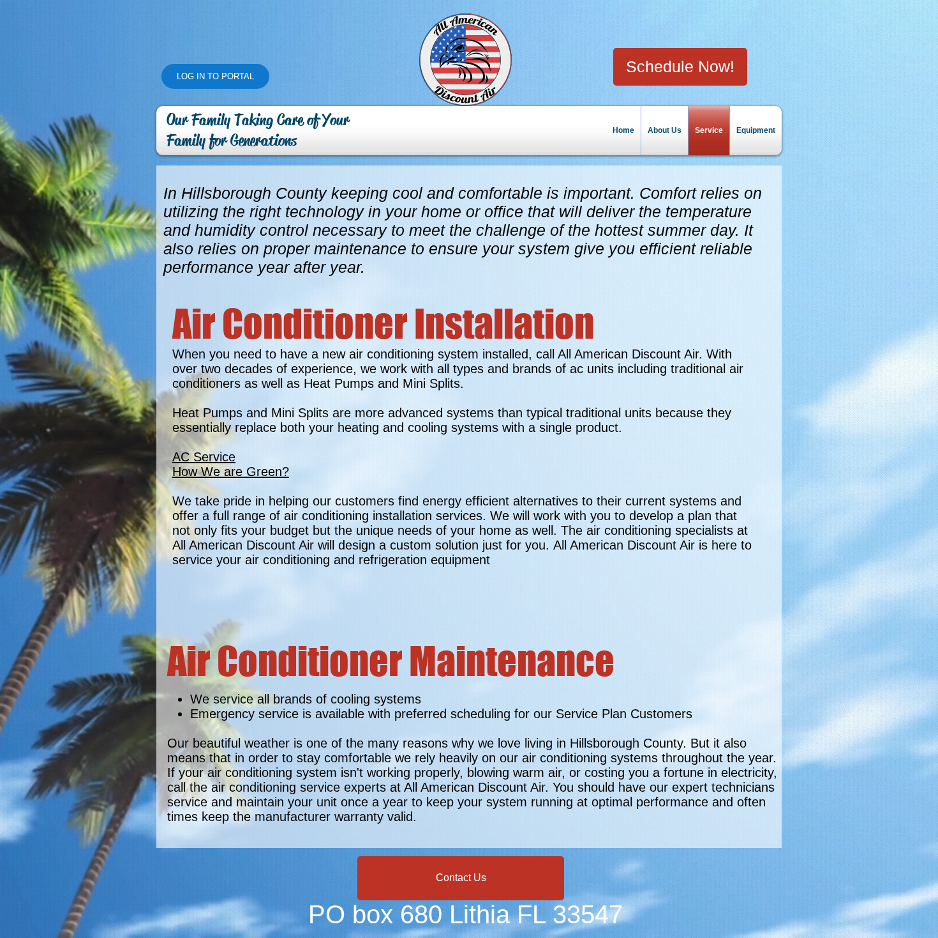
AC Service (203, 457)
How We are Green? (230, 472)
